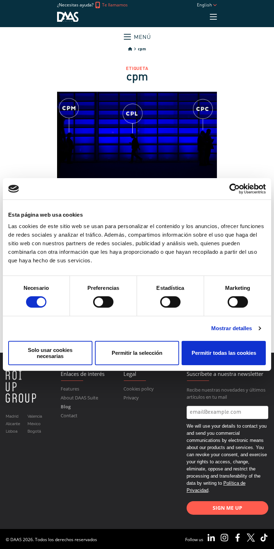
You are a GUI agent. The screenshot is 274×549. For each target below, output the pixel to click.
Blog (66, 406)
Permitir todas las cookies (224, 353)
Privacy (131, 397)
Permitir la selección (137, 353)
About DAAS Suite (79, 397)
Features (70, 389)
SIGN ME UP (227, 507)
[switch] (103, 302)
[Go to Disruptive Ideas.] (130, 49)
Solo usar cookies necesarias (50, 353)
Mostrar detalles (231, 328)
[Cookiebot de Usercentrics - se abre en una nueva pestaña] (234, 188)
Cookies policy (138, 389)
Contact (69, 415)
